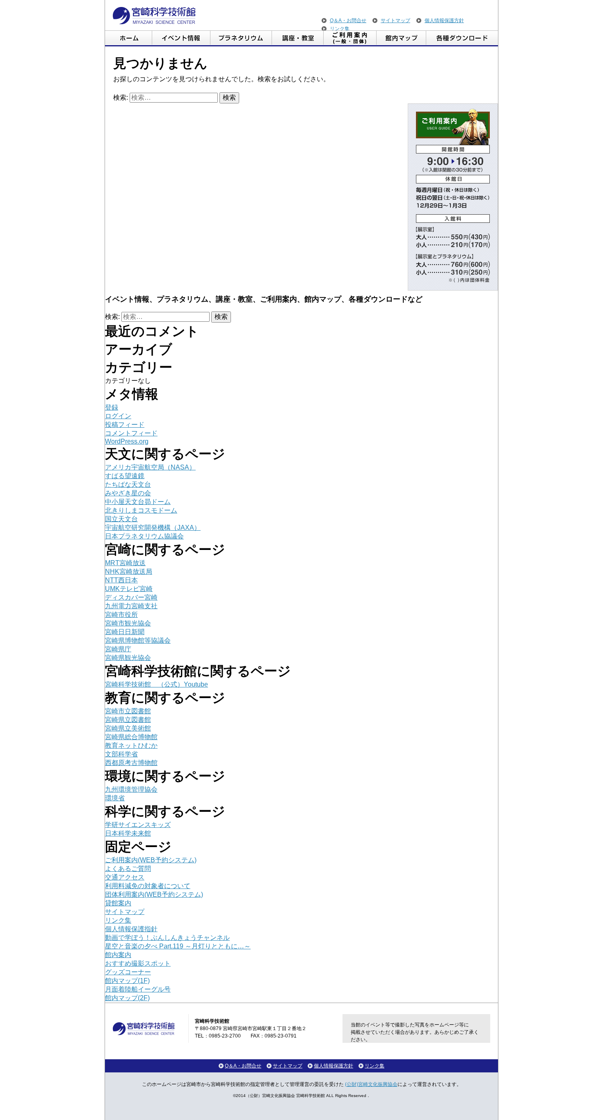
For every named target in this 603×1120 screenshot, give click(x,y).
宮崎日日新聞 (124, 631)
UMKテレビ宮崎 (129, 588)
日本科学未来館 (128, 833)
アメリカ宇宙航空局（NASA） (150, 467)
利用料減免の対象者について (147, 885)
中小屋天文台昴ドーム (138, 501)
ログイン (118, 415)
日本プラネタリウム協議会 (144, 536)
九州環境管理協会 (131, 789)
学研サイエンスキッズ (138, 824)
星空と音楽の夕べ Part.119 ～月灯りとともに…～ (178, 946)
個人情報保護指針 (131, 928)
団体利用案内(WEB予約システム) (154, 894)
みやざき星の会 (128, 493)
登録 (111, 407)
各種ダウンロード (462, 38)
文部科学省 (121, 754)
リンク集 (339, 29)
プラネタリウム (241, 38)
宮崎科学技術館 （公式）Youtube (156, 684)
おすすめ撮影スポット (138, 963)
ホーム (128, 38)
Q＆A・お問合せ (348, 20)
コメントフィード (131, 433)
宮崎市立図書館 (128, 711)
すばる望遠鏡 (124, 475)
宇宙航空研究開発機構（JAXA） (153, 527)
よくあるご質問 (128, 868)
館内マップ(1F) (127, 980)
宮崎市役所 (121, 614)
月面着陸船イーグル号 (138, 989)
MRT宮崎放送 (125, 562)
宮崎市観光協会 (128, 623)
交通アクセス (124, 877)
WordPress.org (126, 441)
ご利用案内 (350, 38)
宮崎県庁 (118, 649)
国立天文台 (121, 518)
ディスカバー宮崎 (131, 597)
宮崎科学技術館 (154, 15)
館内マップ (401, 38)
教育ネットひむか (131, 745)
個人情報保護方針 (444, 20)
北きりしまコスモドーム (141, 510)
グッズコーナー (128, 972)
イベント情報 (181, 38)
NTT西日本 (121, 580)
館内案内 (118, 954)
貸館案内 (118, 903)
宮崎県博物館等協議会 (138, 640)
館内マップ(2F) (127, 997)
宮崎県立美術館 (128, 728)
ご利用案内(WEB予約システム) (150, 860)
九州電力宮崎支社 (131, 605)
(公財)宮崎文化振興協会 (371, 1084)
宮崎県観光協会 (128, 657)
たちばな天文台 (128, 484)
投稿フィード (124, 424)
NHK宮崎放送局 (128, 571)
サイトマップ (395, 20)
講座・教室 (298, 38)
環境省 (115, 798)
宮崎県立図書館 (128, 719)
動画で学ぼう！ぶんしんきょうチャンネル (167, 937)
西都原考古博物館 (131, 762)
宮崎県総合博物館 (131, 736)
